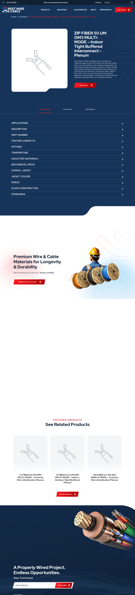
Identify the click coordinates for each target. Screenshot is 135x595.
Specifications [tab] (90, 109)
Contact (98, 2)
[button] (132, 2)
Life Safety (22, 17)
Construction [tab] (67, 109)
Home (13, 17)
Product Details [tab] (44, 109)
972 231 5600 (11, 2)
